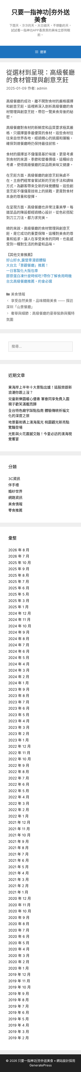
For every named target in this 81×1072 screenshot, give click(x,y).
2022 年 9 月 (18, 765)
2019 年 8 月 (18, 1000)
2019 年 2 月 (18, 1038)
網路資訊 (15, 498)
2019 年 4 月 (18, 1025)
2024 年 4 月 (18, 664)
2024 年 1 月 (18, 683)
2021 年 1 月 (18, 892)
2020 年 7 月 (18, 930)
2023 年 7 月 (18, 702)
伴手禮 (13, 485)
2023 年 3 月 (18, 727)
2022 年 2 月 (18, 810)
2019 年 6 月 (18, 1012)
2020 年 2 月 (18, 962)
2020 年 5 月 (18, 943)
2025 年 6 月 (18, 588)
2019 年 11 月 (19, 981)
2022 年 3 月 (18, 803)
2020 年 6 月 (18, 936)
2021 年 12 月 (19, 822)
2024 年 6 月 (18, 651)
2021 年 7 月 (18, 854)
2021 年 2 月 (18, 886)
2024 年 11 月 (19, 620)
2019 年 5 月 (18, 1019)
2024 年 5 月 (18, 658)
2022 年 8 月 (18, 772)
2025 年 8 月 (18, 575)
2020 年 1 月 (18, 968)
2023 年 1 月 (18, 740)
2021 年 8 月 (18, 848)
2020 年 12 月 (19, 898)
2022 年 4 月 (18, 797)
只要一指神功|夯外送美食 (40, 15)
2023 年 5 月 (18, 715)
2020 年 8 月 (18, 924)
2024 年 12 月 (19, 613)
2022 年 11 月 (19, 753)
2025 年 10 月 (19, 563)
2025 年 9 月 (18, 569)
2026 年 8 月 (18, 550)
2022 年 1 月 (18, 816)
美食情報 (18, 294)
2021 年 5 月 (18, 867)
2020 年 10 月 (19, 911)
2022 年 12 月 (19, 746)
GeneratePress (40, 1065)
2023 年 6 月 (18, 708)
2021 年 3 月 (18, 880)
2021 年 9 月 (18, 841)
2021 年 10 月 (19, 835)
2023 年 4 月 (18, 721)
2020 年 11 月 (19, 905)
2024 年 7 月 (18, 645)
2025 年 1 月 (18, 607)
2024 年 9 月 (18, 632)
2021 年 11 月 (19, 829)
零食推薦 (15, 510)
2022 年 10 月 (19, 759)
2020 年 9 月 (18, 918)
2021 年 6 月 (18, 860)
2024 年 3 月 (18, 670)
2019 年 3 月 (18, 1032)
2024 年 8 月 (18, 639)
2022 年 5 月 (18, 791)
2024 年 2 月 (18, 677)
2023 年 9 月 (18, 689)
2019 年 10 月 (19, 987)
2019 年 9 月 (18, 994)
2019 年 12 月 (19, 974)
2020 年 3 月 (18, 956)
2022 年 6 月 (18, 784)
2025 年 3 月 (18, 601)
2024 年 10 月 (19, 626)
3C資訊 (14, 479)
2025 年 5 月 (18, 594)
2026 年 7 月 (18, 556)
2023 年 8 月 (18, 696)
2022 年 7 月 (18, 778)
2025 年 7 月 (18, 582)
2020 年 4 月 (18, 949)
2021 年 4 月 (18, 873)
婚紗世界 (15, 491)
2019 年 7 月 (18, 1006)
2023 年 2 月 (18, 734)
